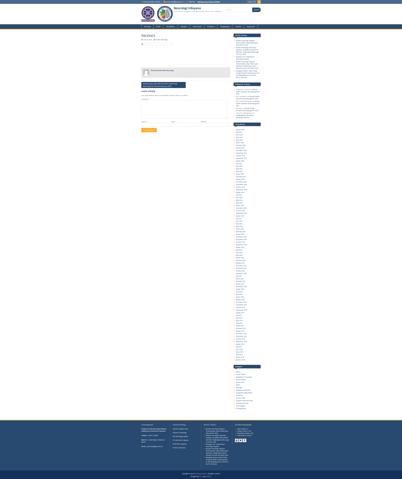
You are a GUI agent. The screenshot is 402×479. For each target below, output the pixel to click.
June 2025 (239, 166)
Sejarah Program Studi (180, 429)
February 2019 (241, 328)
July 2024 (239, 195)
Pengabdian (225, 26)
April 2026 (239, 140)
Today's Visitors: (242, 431)
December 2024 (241, 182)
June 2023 (239, 221)
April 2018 (239, 355)
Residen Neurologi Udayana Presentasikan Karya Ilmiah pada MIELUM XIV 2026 (247, 43)
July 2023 (239, 218)
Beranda (147, 26)
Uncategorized (241, 408)
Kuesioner (251, 26)
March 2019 (240, 326)
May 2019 (239, 320)
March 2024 (240, 205)
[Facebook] (244, 440)
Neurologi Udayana (187, 8)
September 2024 (241, 190)
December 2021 (241, 266)
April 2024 (239, 203)
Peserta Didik (240, 398)
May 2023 (239, 224)
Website (203, 122)
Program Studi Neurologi (244, 401)
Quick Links (252, 2)
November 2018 (241, 336)
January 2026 (240, 148)
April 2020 (239, 294)
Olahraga (239, 387)
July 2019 (239, 315)
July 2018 (239, 347)
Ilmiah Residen (241, 380)
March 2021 (240, 279)
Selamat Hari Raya (242, 403)
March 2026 (240, 143)
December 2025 (241, 150)
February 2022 (241, 260)
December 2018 (241, 334)
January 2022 (240, 263)
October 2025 (240, 156)
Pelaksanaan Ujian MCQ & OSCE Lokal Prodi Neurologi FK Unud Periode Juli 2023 (160, 85)
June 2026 (239, 135)
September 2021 (241, 273)
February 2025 (241, 177)
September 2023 (241, 213)
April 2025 (239, 171)
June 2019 (239, 318)
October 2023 (240, 211)
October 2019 (240, 307)
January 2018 (240, 360)
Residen (184, 26)
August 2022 (240, 247)
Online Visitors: (242, 429)
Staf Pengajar (240, 406)
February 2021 (241, 281)
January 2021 (240, 284)
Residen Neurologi (161, 40)
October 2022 (240, 242)
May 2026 (239, 137)
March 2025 (240, 174)
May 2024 (239, 200)
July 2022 (239, 250)
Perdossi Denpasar (179, 448)
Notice (238, 385)
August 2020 (240, 289)
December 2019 (241, 302)
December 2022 (241, 237)
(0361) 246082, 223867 (151, 2)
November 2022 (241, 239)
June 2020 (239, 292)
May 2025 (239, 169)
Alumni (238, 26)
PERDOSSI (239, 395)
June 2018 (239, 349)
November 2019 (241, 305)
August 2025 (240, 161)
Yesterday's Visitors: (244, 433)
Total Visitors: (242, 435)
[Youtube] (236, 440)
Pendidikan (170, 26)
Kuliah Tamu (240, 382)
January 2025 (240, 179)
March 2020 (240, 297)
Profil (158, 26)
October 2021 (240, 271)
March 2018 (240, 357)
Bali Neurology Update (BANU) (208, 2)
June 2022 (239, 252)
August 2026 (240, 130)
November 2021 (241, 268)
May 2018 (239, 352)
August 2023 (240, 216)
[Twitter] (240, 440)
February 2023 (241, 232)
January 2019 (240, 331)
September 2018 (241, 341)
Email (173, 122)
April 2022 (239, 255)
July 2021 (239, 276)
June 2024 (239, 198)
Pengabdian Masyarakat (244, 393)
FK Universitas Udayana (181, 440)
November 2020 (241, 286)
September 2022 (241, 245)
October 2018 (240, 339)
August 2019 (240, 313)
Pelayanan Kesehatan (243, 390)
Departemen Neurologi (244, 377)
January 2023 (240, 234)
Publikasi (210, 26)
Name (144, 122)
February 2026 (241, 145)
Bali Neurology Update (180, 436)
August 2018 (240, 344)
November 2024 (241, 184)
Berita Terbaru (241, 374)
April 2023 (239, 226)
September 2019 (241, 310)
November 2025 (241, 153)
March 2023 (240, 229)
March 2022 (240, 258)
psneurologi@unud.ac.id (174, 2)
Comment (145, 99)
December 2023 (241, 208)
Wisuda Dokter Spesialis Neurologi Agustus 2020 (248, 91)
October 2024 (240, 187)
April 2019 (239, 323)
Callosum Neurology (179, 433)
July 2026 (239, 132)
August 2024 (240, 192)
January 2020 (240, 300)
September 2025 (241, 158)
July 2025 (239, 164)
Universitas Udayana (179, 444)
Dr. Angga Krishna (205, 476)
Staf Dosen (197, 26)
